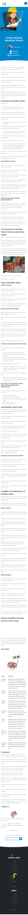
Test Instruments (15, 903)
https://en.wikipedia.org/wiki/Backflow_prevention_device (12, 340)
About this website (14, 899)
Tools (15, 897)
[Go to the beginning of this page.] (14, 843)
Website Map (14, 870)
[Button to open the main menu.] (25, 3)
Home (12, 35)
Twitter (14, 862)
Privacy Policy (14, 866)
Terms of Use (14, 864)
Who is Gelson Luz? (14, 830)
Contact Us (15, 901)
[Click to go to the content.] (14, 64)
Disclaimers (14, 868)
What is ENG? (14, 886)
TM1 (16, 35)
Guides (14, 895)
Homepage (15, 893)
